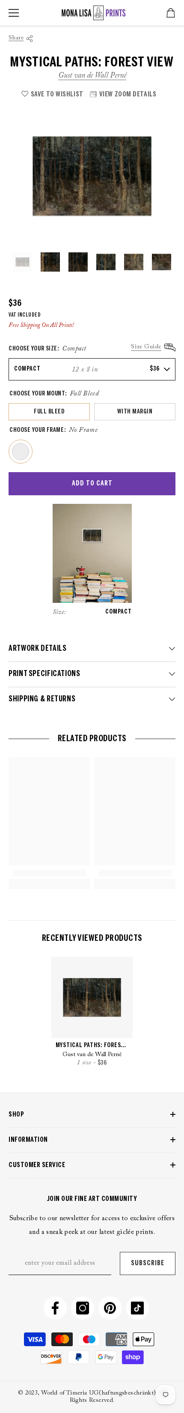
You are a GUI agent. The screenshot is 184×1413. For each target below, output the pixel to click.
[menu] (14, 13)
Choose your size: (47, 348)
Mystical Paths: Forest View (92, 1045)
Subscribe (147, 1263)
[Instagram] (82, 1308)
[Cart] (170, 13)
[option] (92, 176)
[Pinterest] (110, 1308)
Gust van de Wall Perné (92, 76)
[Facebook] (55, 1308)
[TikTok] (137, 1308)
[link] (49, 873)
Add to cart (92, 483)
